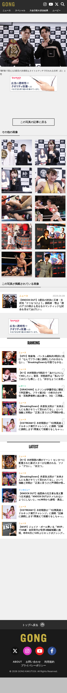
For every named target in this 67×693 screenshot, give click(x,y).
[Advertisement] (33, 579)
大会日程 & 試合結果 (39, 10)
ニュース (7, 10)
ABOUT (17, 661)
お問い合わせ (33, 661)
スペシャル (20, 10)
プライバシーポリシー (33, 665)
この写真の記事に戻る (33, 122)
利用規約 (49, 661)
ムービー (57, 10)
